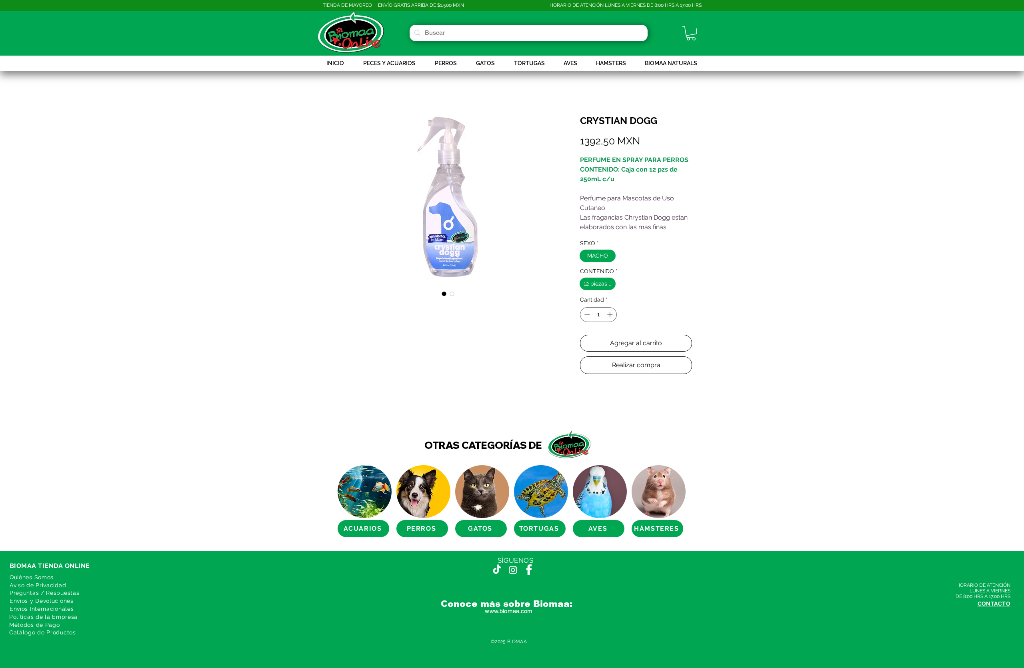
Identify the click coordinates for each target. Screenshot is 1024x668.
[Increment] (611, 315)
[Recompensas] (20, 647)
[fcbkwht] (529, 569)
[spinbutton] (598, 315)
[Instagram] (513, 569)
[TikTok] (497, 569)
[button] (691, 33)
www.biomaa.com (508, 611)
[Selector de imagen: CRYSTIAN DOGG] (444, 294)
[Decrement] (586, 315)
